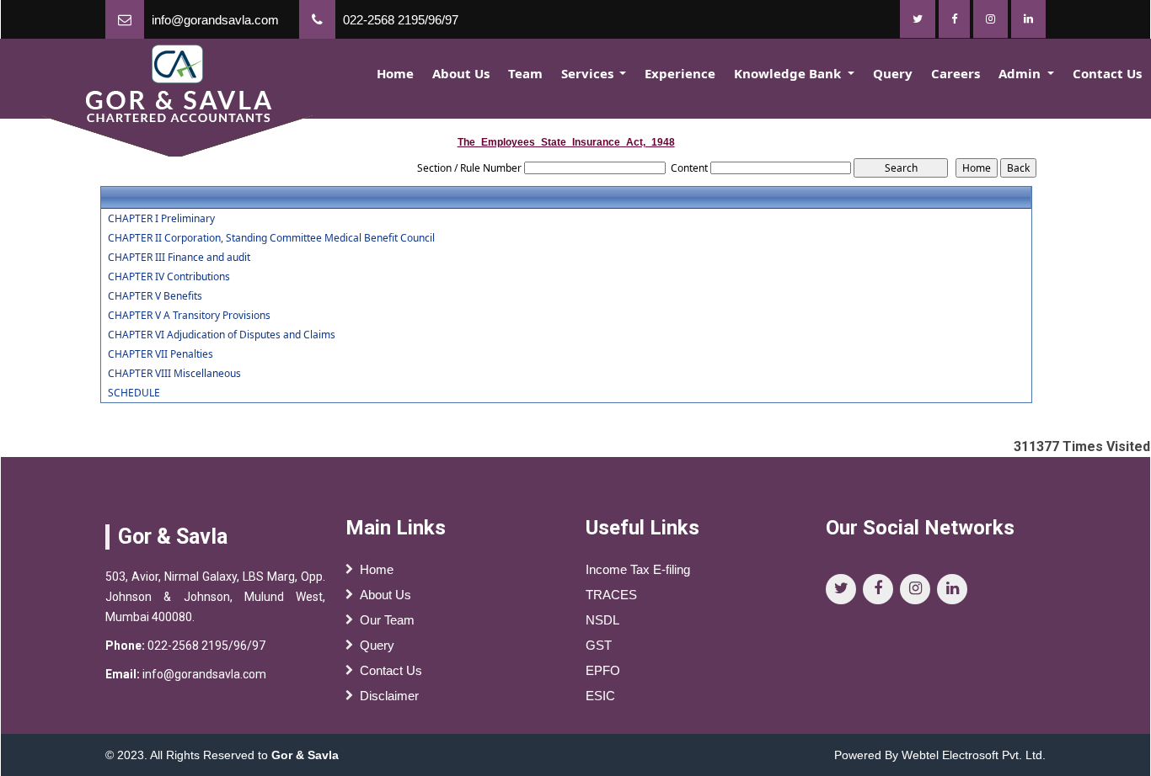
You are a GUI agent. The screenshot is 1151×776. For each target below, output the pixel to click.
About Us (461, 73)
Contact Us (1107, 73)
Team (525, 73)
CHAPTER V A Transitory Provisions (189, 315)
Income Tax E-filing (638, 569)
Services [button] (589, 73)
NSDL (602, 620)
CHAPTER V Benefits (155, 296)
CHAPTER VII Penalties (160, 354)
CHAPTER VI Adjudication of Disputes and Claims (221, 335)
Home (395, 73)
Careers (955, 73)
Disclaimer (389, 695)
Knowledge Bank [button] (789, 73)
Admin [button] (1021, 73)
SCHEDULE (134, 393)
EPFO (603, 670)
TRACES (611, 594)
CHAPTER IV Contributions (169, 277)
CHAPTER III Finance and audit (179, 257)
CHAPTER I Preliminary (161, 219)
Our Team (387, 620)
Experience (680, 73)
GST (599, 645)
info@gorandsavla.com (215, 20)
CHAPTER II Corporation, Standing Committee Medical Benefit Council (271, 238)
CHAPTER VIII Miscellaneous (174, 373)
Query (893, 73)
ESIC (600, 695)
